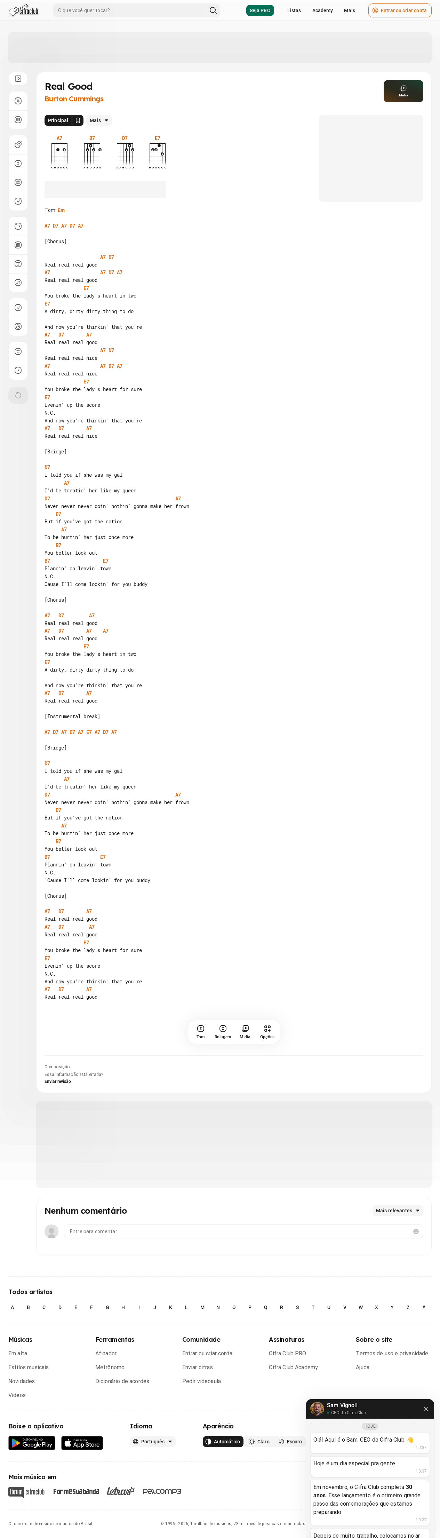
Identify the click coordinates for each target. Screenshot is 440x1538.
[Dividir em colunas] (18, 119)
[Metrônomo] (18, 326)
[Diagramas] (18, 245)
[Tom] (18, 163)
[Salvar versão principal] (77, 120)
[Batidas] (18, 282)
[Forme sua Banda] (76, 1491)
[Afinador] (18, 307)
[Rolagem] (18, 101)
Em (61, 210)
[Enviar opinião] (18, 351)
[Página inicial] (23, 10)
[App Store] (82, 1443)
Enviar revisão (58, 1081)
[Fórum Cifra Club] (26, 1492)
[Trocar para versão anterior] (18, 370)
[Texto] (18, 263)
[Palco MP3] (162, 1491)
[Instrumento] (18, 144)
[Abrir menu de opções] (18, 79)
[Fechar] (425, 1408)
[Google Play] (32, 1443)
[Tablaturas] (18, 226)
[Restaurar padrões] (18, 395)
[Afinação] (18, 201)
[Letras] (121, 1491)
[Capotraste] (18, 182)
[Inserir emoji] (416, 1231)
